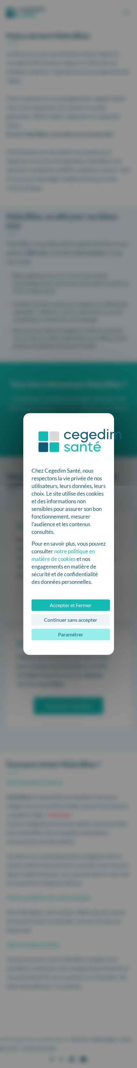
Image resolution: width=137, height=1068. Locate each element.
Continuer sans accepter (70, 620)
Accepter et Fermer (70, 605)
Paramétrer (70, 634)
